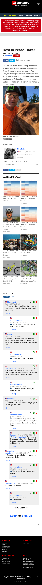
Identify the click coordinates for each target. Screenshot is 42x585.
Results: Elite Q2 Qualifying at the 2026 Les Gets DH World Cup (28, 225)
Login (13, 515)
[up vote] (33, 302)
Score (6, 297)
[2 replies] (21, 304)
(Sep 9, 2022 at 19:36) (18, 497)
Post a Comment (21, 508)
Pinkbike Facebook (28, 561)
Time (13, 297)
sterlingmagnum (10, 368)
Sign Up (27, 515)
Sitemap (4, 551)
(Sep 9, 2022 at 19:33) (18, 322)
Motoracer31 (12, 302)
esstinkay (10, 334)
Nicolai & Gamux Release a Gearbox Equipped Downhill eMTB (11, 279)
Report (18, 170)
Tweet (12, 60)
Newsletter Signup (28, 567)
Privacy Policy (6, 547)
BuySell (29, 15)
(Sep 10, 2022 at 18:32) (20, 453)
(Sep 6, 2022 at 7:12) (12, 304)
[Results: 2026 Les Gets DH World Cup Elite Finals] (11, 188)
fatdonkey (10, 399)
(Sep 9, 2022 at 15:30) (25, 483)
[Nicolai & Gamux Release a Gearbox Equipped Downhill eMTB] (11, 268)
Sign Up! (4, 549)
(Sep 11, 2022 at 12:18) (18, 469)
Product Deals (6, 561)
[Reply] (8, 313)
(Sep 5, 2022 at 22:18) (25, 368)
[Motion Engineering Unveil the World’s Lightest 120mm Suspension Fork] (28, 268)
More (36, 15)
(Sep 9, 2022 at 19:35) (18, 417)
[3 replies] (22, 401)
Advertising (26, 543)
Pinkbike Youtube (28, 563)
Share (6, 60)
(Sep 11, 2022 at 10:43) (13, 336)
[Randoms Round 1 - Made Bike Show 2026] (28, 242)
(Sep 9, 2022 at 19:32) (18, 387)
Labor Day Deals (10, 15)
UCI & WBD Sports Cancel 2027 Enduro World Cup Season (11, 253)
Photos (4, 563)
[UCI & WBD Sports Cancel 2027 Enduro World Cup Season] (11, 242)
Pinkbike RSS (27, 558)
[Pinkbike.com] (21, 3)
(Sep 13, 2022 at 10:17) (26, 435)
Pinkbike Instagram (28, 564)
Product (4, 560)
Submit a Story (6, 558)
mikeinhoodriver (10, 483)
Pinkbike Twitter (27, 560)
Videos (8, 563)
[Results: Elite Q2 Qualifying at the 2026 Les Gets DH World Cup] (28, 214)
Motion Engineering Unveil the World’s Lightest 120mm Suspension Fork (28, 279)
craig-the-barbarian (9, 452)
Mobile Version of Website (21, 582)
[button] (17, 60)
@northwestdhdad (19, 437)
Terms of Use (6, 546)
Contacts (4, 543)
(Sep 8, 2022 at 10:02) (13, 401)
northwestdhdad (16, 320)
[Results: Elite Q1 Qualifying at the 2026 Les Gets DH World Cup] (28, 188)
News (21, 15)
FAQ (3, 544)
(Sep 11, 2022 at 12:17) (18, 356)
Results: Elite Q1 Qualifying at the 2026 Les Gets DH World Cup (28, 199)
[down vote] (36, 302)
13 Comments (25, 60)
